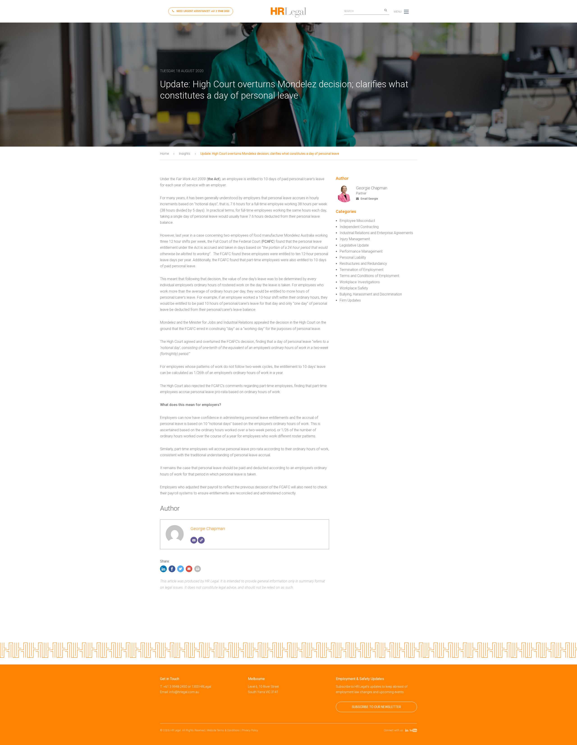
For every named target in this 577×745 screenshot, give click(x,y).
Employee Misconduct (357, 221)
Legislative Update (354, 245)
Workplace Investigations (360, 282)
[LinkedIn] (164, 569)
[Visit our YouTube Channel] (414, 730)
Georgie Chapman (207, 528)
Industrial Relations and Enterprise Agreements (376, 233)
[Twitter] (180, 569)
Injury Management (355, 239)
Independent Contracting (359, 227)
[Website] (201, 540)
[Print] (197, 569)
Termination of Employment (361, 270)
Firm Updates (350, 300)
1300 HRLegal (201, 686)
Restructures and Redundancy (363, 263)
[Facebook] (172, 569)
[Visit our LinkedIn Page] (407, 730)
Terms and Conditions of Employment (369, 276)
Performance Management (361, 251)
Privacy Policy (250, 730)
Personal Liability (353, 257)
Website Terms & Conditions (223, 730)
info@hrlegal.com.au (184, 692)
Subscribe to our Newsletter (376, 707)
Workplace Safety (354, 288)
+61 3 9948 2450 (202, 11)
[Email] (193, 540)
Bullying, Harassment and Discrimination (371, 294)
